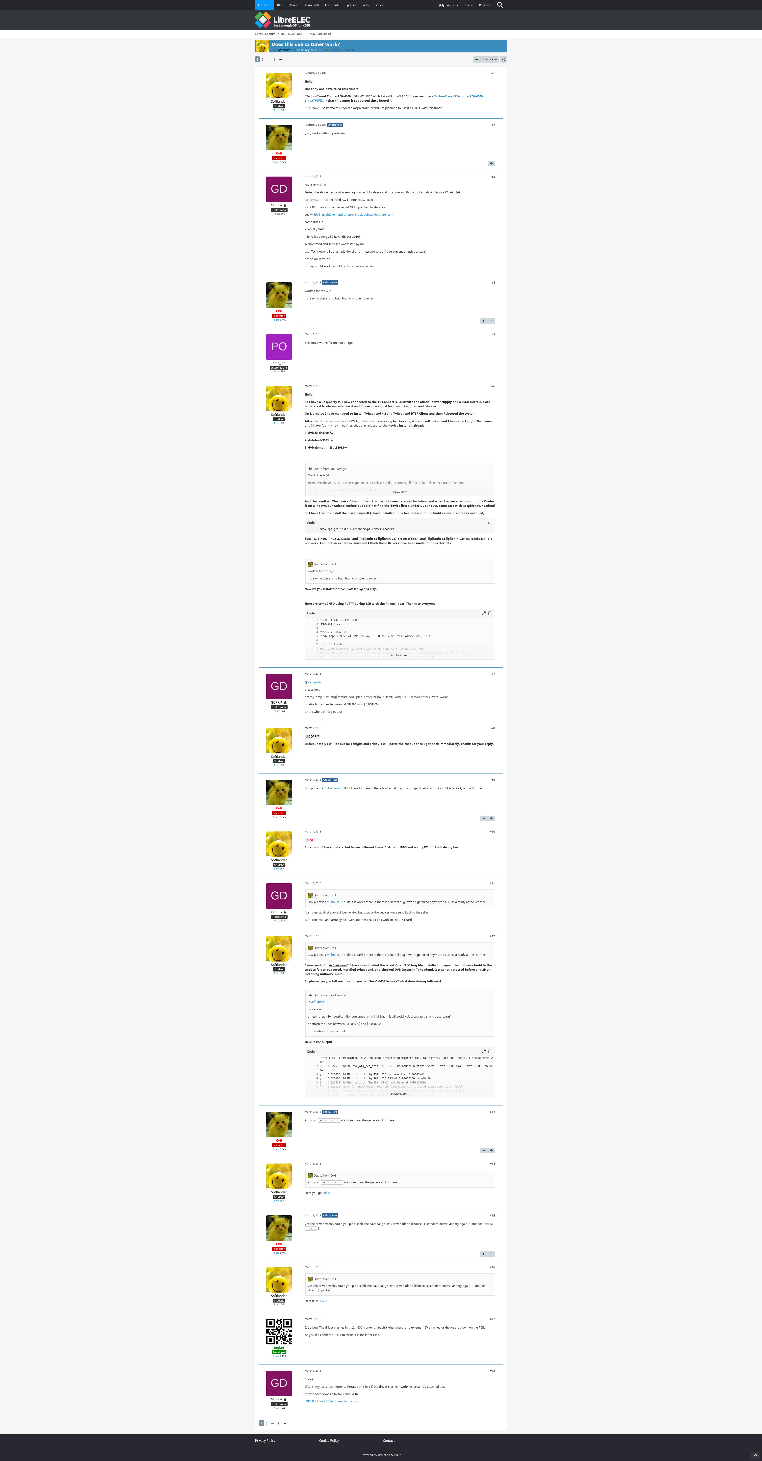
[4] (313, 632)
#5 (493, 334)
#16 (492, 1267)
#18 (492, 1371)
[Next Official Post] (491, 163)
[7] (313, 644)
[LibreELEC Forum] (381, 20)
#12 (492, 936)
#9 (493, 780)
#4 (493, 282)
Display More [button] (399, 492)
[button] (449, 5)
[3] (313, 628)
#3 (493, 177)
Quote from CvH (325, 564)
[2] (313, 624)
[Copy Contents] (490, 522)
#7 (493, 674)
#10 (492, 831)
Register (484, 5)
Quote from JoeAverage (330, 469)
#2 (493, 125)
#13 (492, 1112)
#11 (492, 883)
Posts (277, 110)
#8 (493, 728)
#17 (492, 1319)
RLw (321, 1301)
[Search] (500, 5)
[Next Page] (280, 59)
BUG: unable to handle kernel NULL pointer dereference (352, 214)
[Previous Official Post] (484, 321)
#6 (493, 386)
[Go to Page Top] (755, 1455)
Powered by (381, 1455)
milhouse (330, 788)
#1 (493, 73)
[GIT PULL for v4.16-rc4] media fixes (329, 1401)
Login (469, 5)
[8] (313, 649)
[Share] (503, 59)
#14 (492, 1164)
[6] (313, 640)
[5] (313, 636)
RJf (325, 1193)
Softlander (314, 682)
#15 (492, 1215)
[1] (313, 529)
